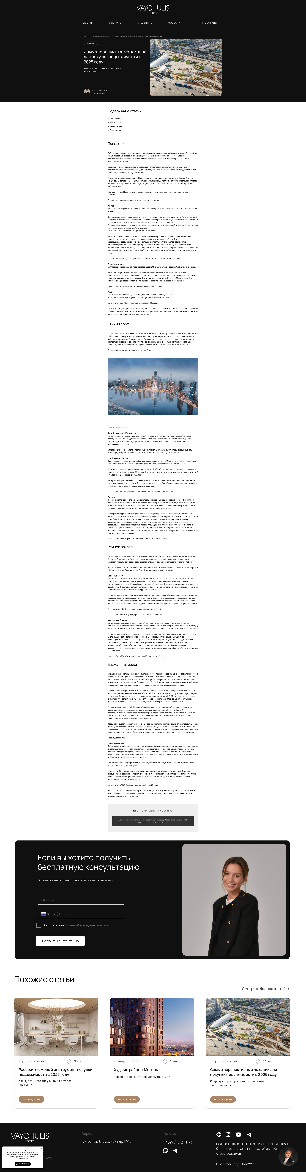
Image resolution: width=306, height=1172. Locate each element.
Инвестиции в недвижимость (100, 36)
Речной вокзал (116, 126)
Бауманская (115, 130)
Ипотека (115, 22)
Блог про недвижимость (235, 1163)
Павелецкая (115, 118)
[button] (288, 1156)
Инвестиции (210, 22)
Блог (85, 36)
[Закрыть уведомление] (41, 1148)
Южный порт (115, 122)
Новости (174, 22)
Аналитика (144, 22)
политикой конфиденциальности (87, 925)
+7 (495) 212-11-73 (177, 1142)
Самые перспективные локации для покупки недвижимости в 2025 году (138, 36)
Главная (88, 22)
